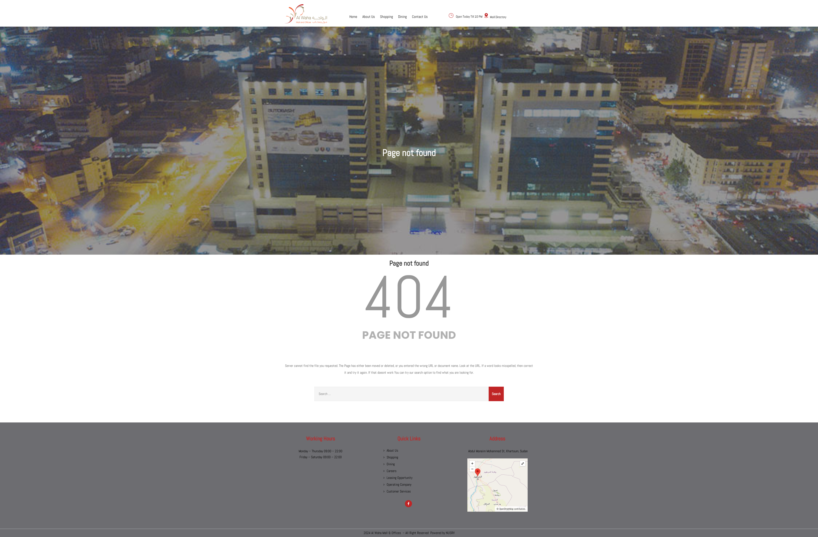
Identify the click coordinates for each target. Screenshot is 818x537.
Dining (402, 16)
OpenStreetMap (506, 509)
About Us (368, 16)
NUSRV (450, 533)
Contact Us (420, 16)
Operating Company (399, 484)
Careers (391, 471)
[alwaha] (305, 13)
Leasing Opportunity (399, 477)
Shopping (386, 16)
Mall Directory (498, 17)
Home (353, 16)
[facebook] (408, 503)
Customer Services (399, 491)
